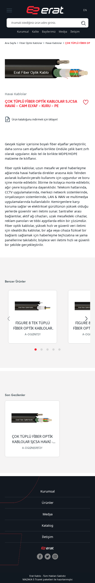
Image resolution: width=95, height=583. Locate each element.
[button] (35, 349)
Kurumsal (23, 31)
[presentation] (8, 318)
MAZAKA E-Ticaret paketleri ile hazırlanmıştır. (48, 579)
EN (85, 10)
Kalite (35, 31)
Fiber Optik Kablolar (30, 43)
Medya (63, 31)
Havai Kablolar (54, 43)
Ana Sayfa (10, 43)
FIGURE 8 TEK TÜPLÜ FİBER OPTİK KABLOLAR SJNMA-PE (32, 325)
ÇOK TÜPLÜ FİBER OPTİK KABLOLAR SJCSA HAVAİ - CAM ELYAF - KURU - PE (32, 439)
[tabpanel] (47, 194)
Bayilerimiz (49, 31)
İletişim (75, 31)
